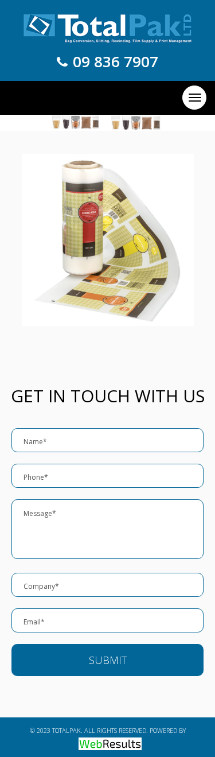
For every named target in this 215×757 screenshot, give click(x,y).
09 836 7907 (115, 61)
